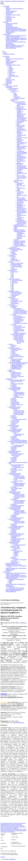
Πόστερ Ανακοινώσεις (16, 506)
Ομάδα (15, 95)
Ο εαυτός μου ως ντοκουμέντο (20, 127)
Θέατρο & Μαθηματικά (11, 591)
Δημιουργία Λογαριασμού (9, 54)
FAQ (15, 93)
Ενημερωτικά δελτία (10, 79)
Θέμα (12, 382)
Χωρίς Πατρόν (12, 371)
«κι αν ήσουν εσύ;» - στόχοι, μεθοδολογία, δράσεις (21, 104)
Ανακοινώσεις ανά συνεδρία (20, 559)
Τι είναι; (13, 92)
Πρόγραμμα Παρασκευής (19, 483)
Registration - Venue (15, 539)
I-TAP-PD (11, 357)
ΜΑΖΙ (15, 228)
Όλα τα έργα (14, 281)
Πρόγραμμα (14, 399)
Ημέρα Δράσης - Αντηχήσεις (17, 356)
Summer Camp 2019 (18, 336)
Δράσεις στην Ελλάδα (16, 293)
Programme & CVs (15, 536)
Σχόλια (15, 479)
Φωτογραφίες (14, 269)
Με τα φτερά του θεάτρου (19, 317)
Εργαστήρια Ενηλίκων (19, 319)
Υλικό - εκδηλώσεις (15, 260)
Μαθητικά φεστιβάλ (10, 569)
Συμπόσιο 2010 (14, 426)
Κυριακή (16, 554)
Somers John (8, 83)
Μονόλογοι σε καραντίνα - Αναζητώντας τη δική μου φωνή (21, 134)
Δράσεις (13, 100)
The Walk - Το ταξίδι (18, 243)
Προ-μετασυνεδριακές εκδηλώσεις (19, 440)
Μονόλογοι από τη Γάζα (14, 291)
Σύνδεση (5, 52)
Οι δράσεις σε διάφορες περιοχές (13, 64)
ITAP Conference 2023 (16, 535)
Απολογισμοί (17, 96)
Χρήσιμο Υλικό (6, 571)
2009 (12, 290)
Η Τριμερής (19, 164)
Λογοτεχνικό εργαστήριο (16, 280)
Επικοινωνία (14, 247)
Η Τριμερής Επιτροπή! (22, 221)
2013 (12, 274)
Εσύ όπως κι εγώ (18, 328)
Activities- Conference (16, 361)
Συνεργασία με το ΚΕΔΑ (16, 301)
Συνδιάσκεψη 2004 (15, 493)
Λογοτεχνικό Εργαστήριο (14, 279)
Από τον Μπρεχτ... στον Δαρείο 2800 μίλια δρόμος (22, 143)
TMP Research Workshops (17, 366)
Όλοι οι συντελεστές (18, 480)
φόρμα (4, 693)
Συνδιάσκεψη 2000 (15, 528)
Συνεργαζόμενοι (14, 295)
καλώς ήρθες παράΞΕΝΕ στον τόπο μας (22, 173)
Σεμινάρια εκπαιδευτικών (19, 101)
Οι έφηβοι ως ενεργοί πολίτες (20, 312)
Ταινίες (10, 583)
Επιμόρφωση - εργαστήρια (12, 85)
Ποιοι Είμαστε (6, 56)
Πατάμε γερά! (20, 108)
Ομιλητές (13, 557)
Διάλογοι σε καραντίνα (19, 244)
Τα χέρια (19, 170)
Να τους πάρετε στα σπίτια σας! (21, 236)
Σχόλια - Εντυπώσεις (15, 355)
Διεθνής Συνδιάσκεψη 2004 (15, 491)
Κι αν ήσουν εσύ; (12, 89)
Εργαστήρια (14, 384)
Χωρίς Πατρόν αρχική (16, 372)
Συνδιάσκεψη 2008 (15, 431)
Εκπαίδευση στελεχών (19, 224)
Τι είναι (13, 258)
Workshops (13, 537)
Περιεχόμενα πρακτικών (19, 496)
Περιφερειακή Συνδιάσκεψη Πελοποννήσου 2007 (15, 452)
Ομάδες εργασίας (15, 420)
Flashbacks (19, 122)
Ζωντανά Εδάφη (20, 220)
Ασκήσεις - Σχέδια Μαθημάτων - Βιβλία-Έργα (16, 575)
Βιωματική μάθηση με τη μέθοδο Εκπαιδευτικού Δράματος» (22, 111)
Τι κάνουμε (5, 84)
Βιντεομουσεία (12, 270)
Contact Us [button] (3, 856)
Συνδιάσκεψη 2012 (15, 408)
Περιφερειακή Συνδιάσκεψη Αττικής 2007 (18, 441)
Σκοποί (7, 57)
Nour (18, 124)
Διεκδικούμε (8, 80)
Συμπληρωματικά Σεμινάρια (17, 526)
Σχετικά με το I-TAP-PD (16, 359)
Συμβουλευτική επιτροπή (16, 429)
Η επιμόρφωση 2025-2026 (20, 245)
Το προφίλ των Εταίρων (16, 265)
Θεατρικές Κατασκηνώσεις (12, 563)
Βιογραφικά (14, 448)
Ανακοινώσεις (9, 82)
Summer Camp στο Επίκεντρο (17, 334)
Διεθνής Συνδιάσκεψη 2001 (15, 519)
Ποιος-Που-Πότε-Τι (18, 551)
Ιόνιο (10, 77)
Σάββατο (16, 553)
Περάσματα (19, 184)
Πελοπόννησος (12, 72)
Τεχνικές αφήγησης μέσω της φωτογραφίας (22, 176)
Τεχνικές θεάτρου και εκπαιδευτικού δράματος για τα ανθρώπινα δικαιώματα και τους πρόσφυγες (22, 117)
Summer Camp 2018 (18, 338)
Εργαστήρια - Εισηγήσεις (16, 469)
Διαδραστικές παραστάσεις (20, 231)
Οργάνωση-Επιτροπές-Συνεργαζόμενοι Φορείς (19, 393)
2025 (10, 567)
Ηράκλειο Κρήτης (15, 303)
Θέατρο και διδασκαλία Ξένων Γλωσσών (15, 589)
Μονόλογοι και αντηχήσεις (20, 140)
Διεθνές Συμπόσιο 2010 (14, 425)
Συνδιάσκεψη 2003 (15, 509)
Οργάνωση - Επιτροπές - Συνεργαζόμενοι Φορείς (19, 476)
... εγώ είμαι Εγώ (20, 151)
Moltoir (10, 370)
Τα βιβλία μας (9, 570)
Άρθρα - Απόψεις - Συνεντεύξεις (13, 574)
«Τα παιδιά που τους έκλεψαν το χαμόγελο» (22, 223)
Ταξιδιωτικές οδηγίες (18, 414)
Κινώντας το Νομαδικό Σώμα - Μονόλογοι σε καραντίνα (22, 212)
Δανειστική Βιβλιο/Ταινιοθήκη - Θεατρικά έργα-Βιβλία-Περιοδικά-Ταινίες (16, 577)
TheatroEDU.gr (12, 859)
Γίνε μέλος (8, 78)
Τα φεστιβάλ (14, 254)
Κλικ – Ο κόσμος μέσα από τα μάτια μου (22, 121)
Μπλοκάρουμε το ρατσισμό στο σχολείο (22, 156)
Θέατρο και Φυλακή (10, 586)
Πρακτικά (13, 531)
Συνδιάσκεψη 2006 (15, 474)
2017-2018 (13, 324)
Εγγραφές (13, 398)
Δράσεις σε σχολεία (15, 375)
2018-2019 (13, 314)
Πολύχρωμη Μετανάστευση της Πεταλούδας (21, 205)
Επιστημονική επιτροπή (19, 410)
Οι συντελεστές (14, 354)
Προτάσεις (16, 395)
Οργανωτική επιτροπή (19, 411)
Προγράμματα (9, 87)
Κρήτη (10, 73)
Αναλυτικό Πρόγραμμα (16, 446)
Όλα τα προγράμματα (13, 88)
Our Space (16, 239)
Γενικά (15, 409)
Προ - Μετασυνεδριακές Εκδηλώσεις (16, 489)
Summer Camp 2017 (18, 339)
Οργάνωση (13, 256)
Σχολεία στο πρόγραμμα (19, 98)
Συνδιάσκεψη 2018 (15, 389)
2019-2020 (13, 307)
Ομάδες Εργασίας (10, 62)
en (1, 2)
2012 (12, 275)
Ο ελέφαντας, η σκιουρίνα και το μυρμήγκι (20, 193)
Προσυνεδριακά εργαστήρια (20, 419)
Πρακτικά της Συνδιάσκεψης (20, 512)
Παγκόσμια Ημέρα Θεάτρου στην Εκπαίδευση (16, 565)
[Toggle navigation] (25, 1)
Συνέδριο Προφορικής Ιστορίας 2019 (17, 379)
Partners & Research (15, 360)
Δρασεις (13, 252)
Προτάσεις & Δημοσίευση (19, 544)
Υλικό (12, 268)
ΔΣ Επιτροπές (9, 63)
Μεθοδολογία (14, 259)
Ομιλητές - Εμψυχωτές (19, 394)
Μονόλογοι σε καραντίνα (19, 240)
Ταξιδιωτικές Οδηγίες (19, 397)
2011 (12, 276)
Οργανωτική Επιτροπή (19, 445)
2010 (12, 277)
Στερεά (10, 67)
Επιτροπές (16, 456)
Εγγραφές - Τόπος (15, 547)
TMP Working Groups (16, 367)
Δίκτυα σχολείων (20, 202)
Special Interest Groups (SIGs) (18, 538)
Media (15, 94)
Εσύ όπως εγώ (12, 297)
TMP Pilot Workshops (16, 368)
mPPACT (11, 261)
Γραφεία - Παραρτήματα (11, 61)
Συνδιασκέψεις (9, 378)
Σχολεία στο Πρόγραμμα (16, 266)
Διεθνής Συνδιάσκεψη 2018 (15, 388)
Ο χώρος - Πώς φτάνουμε (19, 478)
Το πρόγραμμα (14, 250)
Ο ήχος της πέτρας (21, 158)
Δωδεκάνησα (11, 74)
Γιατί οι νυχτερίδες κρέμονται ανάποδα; (21, 198)
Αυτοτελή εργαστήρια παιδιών (20, 311)
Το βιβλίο (13, 253)
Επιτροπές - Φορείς (15, 546)
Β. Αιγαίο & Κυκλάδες (14, 76)
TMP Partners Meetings (16, 365)
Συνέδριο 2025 (14, 543)
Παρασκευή (16, 552)
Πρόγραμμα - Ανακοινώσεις (17, 383)
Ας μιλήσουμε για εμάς (19, 309)
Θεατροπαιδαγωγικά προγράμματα (18, 321)
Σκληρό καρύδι (20, 163)
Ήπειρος (10, 71)
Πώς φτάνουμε (17, 548)
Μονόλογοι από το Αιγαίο (19, 242)
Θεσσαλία (11, 69)
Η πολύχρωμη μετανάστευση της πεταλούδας (21, 233)
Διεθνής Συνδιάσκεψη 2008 (15, 430)
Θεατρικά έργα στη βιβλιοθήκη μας (16, 579)
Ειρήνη (18, 190)
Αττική (10, 66)
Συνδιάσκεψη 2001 (15, 520)
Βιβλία (10, 581)
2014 (12, 272)
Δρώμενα (13, 405)
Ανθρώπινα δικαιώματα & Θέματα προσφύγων (16, 573)
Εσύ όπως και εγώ (18, 318)
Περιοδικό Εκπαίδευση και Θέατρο (13, 564)
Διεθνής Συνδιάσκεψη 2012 (15, 407)
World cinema (20, 159)
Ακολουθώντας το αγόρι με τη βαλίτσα (22, 169)
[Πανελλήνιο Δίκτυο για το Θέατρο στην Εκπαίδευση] (12, 1)
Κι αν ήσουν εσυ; (15, 90)
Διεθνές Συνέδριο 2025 (14, 542)
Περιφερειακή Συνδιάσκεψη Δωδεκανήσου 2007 (17, 465)
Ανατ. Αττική (14, 302)
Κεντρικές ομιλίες (15, 403)
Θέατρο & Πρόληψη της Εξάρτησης (13, 590)
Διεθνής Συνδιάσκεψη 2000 (15, 527)
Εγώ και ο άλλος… (21, 106)
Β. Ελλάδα (11, 68)
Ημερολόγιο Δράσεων (16, 264)
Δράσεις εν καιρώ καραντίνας (20, 313)
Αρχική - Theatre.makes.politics (18, 363)
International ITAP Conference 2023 (16, 533)
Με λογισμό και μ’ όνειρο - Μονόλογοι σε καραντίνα (22, 130)
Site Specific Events (15, 541)
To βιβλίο (13, 296)
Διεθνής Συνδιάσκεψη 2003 (15, 507)
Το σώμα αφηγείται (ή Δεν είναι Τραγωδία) (21, 166)
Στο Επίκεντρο (12, 304)
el (4, 51)
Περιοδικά (11, 580)
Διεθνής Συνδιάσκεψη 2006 (15, 473)
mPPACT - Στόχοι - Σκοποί (17, 263)
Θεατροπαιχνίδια (17, 308)
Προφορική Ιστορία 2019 (16, 381)
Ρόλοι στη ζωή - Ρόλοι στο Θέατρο (16, 587)
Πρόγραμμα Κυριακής (19, 485)
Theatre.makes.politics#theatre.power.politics (18, 362)
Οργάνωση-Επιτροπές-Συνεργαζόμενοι (19, 434)
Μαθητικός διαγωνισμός (19, 229)
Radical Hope (12, 255)
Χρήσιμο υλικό (14, 99)
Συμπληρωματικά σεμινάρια (17, 505)
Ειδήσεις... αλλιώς (21, 125)
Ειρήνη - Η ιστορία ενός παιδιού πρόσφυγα (22, 147)
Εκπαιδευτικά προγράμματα (20, 333)
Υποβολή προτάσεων (16, 387)
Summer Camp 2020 (18, 335)
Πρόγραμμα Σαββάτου (19, 484)
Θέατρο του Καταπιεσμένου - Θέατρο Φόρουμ (16, 568)
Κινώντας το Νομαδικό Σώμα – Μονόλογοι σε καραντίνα (22, 153)
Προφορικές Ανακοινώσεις (17, 404)
